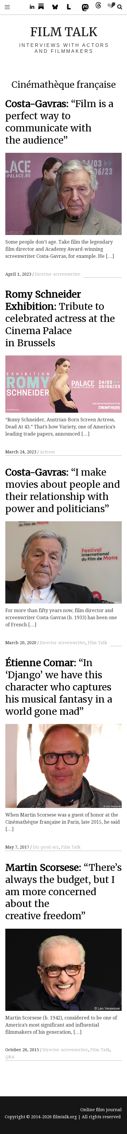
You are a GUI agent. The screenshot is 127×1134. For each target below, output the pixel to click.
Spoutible (110, 7)
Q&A (9, 1056)
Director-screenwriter (57, 274)
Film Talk (97, 642)
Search (117, 7)
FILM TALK (63, 32)
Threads (97, 7)
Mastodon (84, 7)
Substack (43, 7)
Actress (47, 452)
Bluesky (58, 7)
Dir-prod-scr (46, 847)
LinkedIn (30, 7)
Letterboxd (71, 7)
